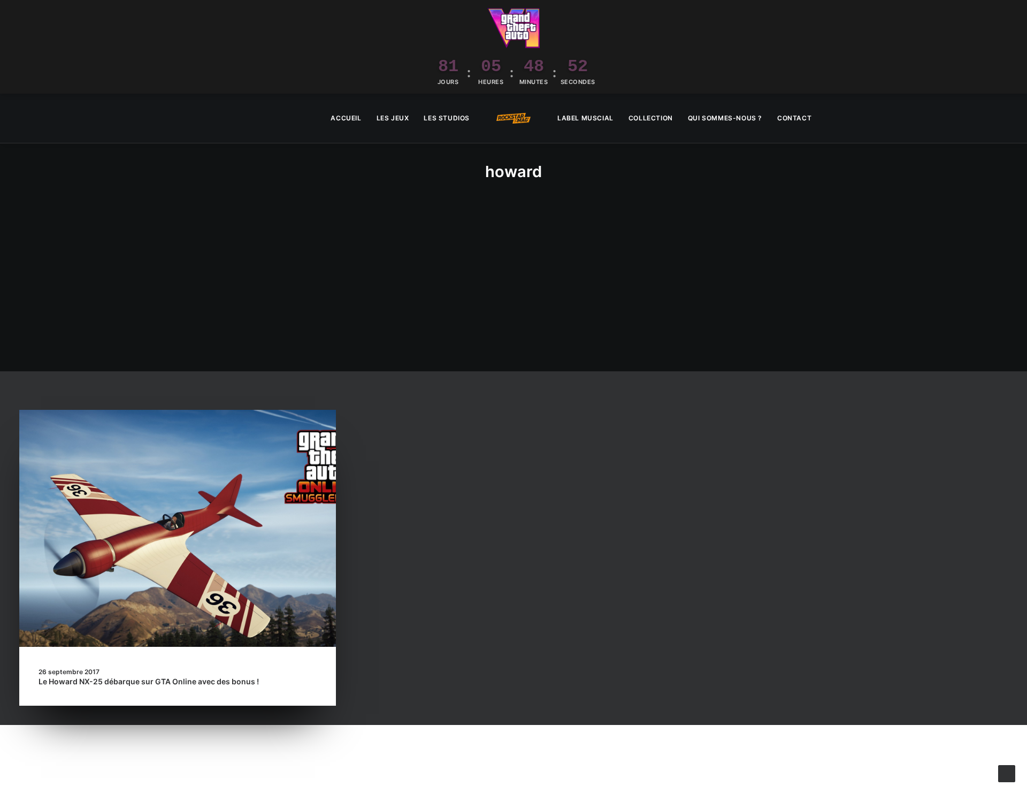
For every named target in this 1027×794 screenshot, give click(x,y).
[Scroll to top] (1006, 773)
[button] (1003, 118)
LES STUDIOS (447, 118)
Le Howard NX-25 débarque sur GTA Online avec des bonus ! (149, 681)
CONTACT (794, 118)
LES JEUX (393, 118)
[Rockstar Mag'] (513, 118)
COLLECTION (651, 118)
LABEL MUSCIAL (585, 118)
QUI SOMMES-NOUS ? (725, 118)
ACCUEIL (346, 118)
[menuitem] (346, 118)
